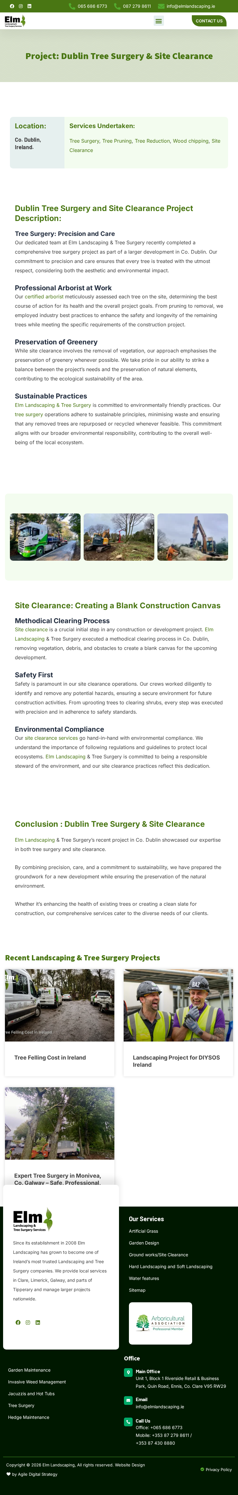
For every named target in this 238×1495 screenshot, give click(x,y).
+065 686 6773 (166, 1427)
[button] (159, 21)
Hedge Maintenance (28, 1417)
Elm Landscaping (66, 756)
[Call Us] (128, 1422)
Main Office (148, 1371)
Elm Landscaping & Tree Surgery (53, 405)
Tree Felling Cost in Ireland (50, 1057)
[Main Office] (128, 1372)
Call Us (143, 1421)
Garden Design (144, 1242)
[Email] (128, 1400)
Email (142, 1399)
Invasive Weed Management (37, 1381)
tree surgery (29, 414)
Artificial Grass (143, 1231)
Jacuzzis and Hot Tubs (31, 1393)
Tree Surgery (84, 141)
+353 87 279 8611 (170, 1435)
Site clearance (31, 629)
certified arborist (44, 296)
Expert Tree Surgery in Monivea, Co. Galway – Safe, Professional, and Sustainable (57, 1183)
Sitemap (137, 1290)
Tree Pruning (117, 141)
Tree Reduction (152, 141)
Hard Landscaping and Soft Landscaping (171, 1266)
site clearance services (51, 738)
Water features (144, 1278)
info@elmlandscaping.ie (160, 1406)
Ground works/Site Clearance (158, 1254)
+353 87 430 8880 (155, 1443)
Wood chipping (191, 141)
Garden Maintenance (29, 1370)
